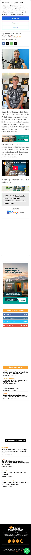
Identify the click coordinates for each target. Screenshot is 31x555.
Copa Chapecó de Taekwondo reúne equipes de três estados (15, 381)
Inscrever (24, 325)
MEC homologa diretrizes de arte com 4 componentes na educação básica (14, 451)
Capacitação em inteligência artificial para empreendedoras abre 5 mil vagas (15, 462)
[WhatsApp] (11, 43)
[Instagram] (13, 541)
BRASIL (5, 393)
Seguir (25, 318)
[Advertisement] (15, 238)
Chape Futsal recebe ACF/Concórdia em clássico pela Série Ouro (15, 372)
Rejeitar (15, 27)
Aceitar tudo (15, 18)
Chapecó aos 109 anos (10, 388)
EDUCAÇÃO (5, 447)
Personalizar (15, 23)
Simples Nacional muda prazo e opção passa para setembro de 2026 (15, 395)
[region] (15, 15)
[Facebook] (3, 43)
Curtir (25, 314)
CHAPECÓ (5, 387)
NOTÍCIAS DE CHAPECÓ (9, 378)
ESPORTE (5, 370)
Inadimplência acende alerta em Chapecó (14, 473)
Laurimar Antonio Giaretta (13, 33)
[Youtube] (21, 541)
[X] (7, 43)
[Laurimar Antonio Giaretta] (3, 34)
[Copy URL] (15, 43)
